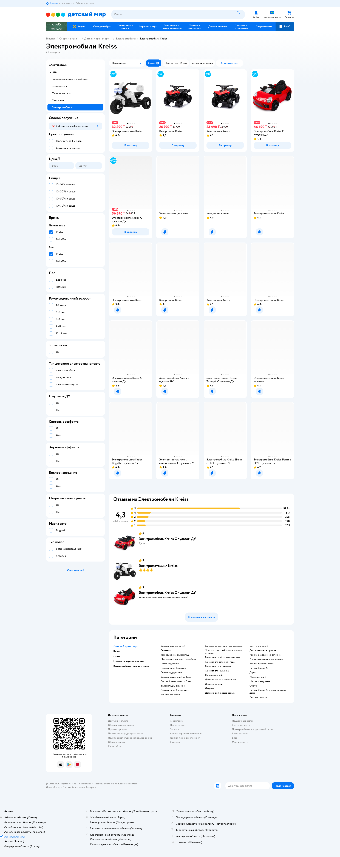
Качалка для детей (170, 694)
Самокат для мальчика (217, 670)
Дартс (253, 672)
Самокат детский (170, 663)
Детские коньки (214, 684)
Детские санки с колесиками (221, 679)
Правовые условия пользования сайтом (115, 783)
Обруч (253, 685)
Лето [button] (116, 656)
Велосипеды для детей (173, 646)
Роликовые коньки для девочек (266, 659)
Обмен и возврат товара (121, 725)
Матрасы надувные (260, 681)
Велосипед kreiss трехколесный (222, 657)
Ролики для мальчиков (262, 663)
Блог (234, 737)
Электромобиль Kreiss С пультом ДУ (167, 539)
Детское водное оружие (263, 650)
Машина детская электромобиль (178, 659)
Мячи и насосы (61, 93)
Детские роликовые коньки (220, 692)
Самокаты (58, 100)
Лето (53, 72)
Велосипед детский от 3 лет (176, 677)
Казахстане (78, 787)
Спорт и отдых (68, 38)
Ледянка (209, 688)
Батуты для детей (259, 646)
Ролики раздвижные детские (265, 654)
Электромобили (126, 38)
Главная (50, 38)
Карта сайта (114, 746)
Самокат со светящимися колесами (224, 646)
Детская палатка (258, 697)
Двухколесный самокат (173, 668)
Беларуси (91, 787)
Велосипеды (59, 86)
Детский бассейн (259, 668)
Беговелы (166, 650)
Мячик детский (258, 677)
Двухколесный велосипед (175, 690)
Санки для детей (214, 675)
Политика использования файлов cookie (130, 737)
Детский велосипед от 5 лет (176, 681)
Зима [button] (116, 651)
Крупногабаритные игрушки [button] (131, 666)
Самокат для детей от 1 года (219, 661)
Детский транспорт (96, 38)
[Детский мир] (76, 15)
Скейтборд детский (171, 672)
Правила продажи (118, 729)
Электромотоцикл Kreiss (158, 565)
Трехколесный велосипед (175, 654)
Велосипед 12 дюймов (173, 685)
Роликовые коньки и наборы (69, 79)
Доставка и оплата (118, 720)
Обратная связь (116, 742)
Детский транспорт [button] (125, 646)
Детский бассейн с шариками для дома (268, 691)
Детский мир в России (58, 787)
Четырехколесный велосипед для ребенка (223, 651)
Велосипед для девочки (218, 666)
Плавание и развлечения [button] (128, 661)
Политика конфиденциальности (125, 733)
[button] (285, 26)
